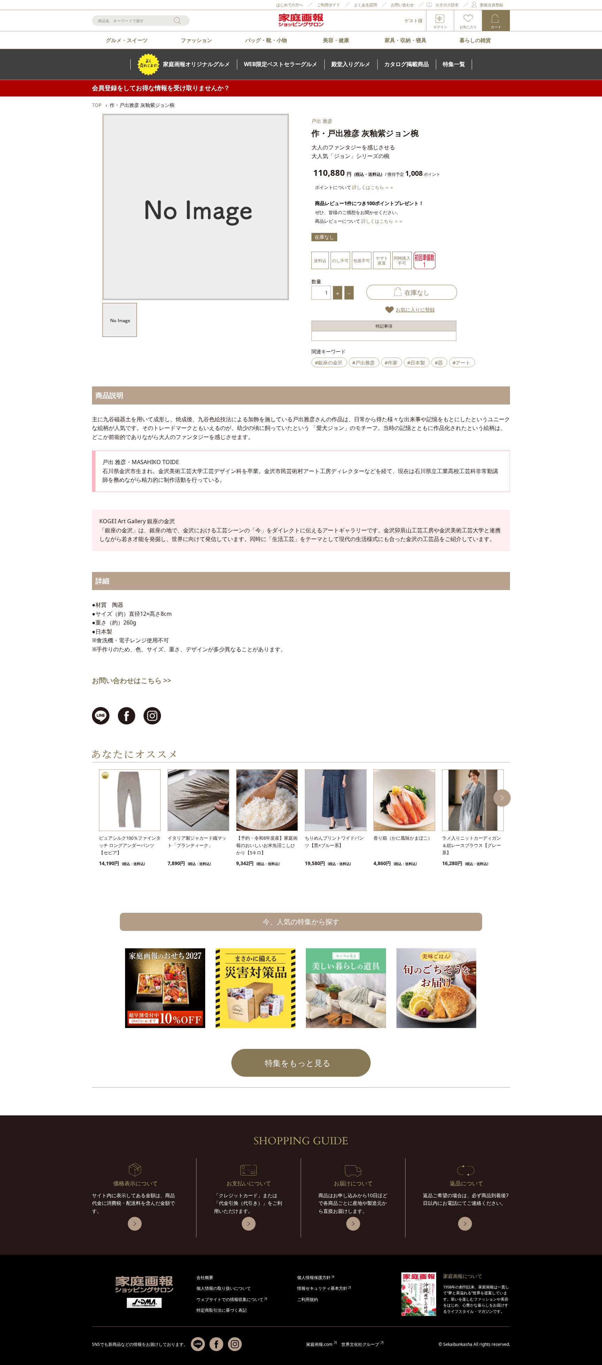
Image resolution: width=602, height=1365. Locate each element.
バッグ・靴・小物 (266, 40)
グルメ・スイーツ (127, 40)
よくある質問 (365, 4)
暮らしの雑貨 (475, 40)
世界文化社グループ (360, 1344)
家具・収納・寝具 (405, 40)
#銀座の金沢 (328, 362)
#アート (461, 362)
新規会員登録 (491, 4)
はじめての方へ (289, 4)
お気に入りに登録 (415, 309)
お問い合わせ (402, 4)
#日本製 (416, 362)
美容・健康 (336, 40)
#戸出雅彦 (363, 362)
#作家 (391, 362)
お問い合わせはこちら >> (131, 680)
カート (496, 26)
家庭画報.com (319, 1344)
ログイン (440, 26)
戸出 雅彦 (321, 121)
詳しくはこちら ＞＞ (373, 187)
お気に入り (468, 26)
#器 (439, 362)
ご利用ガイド (328, 4)
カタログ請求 (446, 4)
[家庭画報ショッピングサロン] (301, 21)
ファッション (196, 40)
